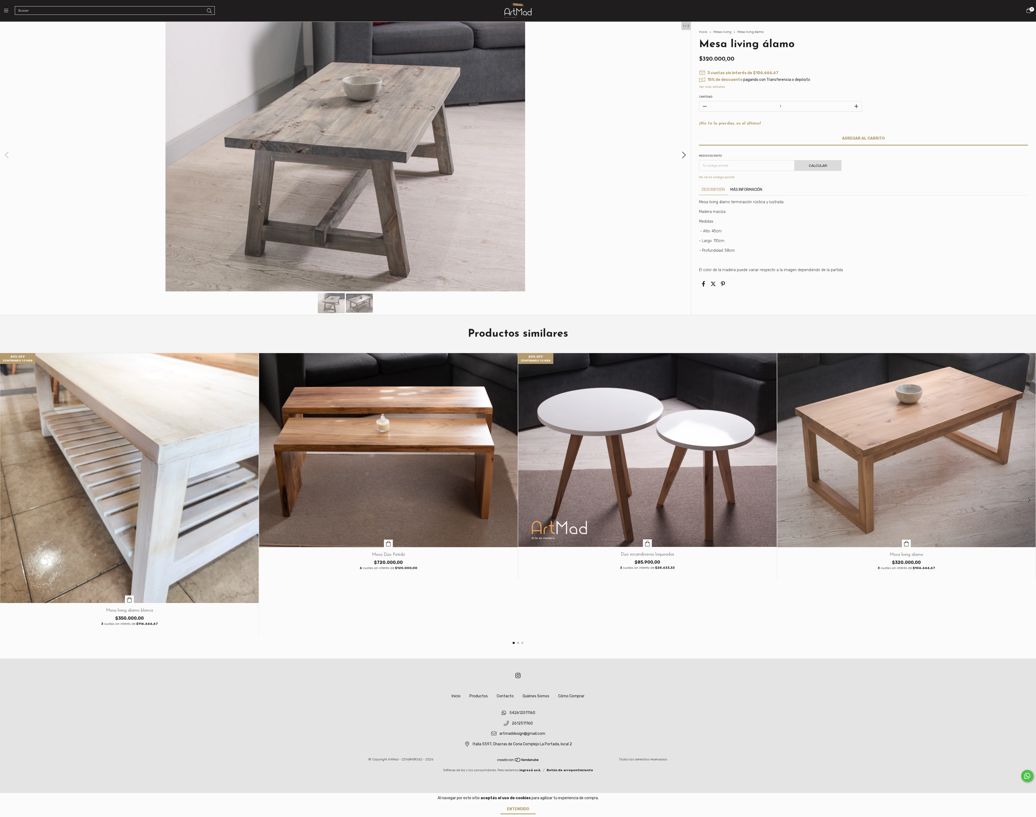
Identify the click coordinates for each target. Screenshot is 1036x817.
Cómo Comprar (571, 696)
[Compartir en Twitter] (713, 283)
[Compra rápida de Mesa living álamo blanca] (129, 599)
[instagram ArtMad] (518, 675)
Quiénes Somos (536, 696)
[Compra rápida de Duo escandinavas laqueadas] (647, 543)
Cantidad (706, 96)
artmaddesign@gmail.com (522, 734)
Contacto (505, 696)
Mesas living (722, 32)
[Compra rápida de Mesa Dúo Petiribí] (388, 543)
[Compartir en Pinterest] (722, 283)
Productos (478, 696)
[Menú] (9, 11)
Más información (746, 189)
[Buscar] (209, 11)
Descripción (713, 189)
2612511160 (522, 723)
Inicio (703, 32)
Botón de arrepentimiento (570, 770)
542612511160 (522, 713)
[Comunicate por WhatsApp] (1027, 776)
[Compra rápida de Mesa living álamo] (906, 543)
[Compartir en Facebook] (703, 283)
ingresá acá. (530, 770)
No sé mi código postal (716, 177)
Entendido (518, 809)
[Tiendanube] (518, 761)
